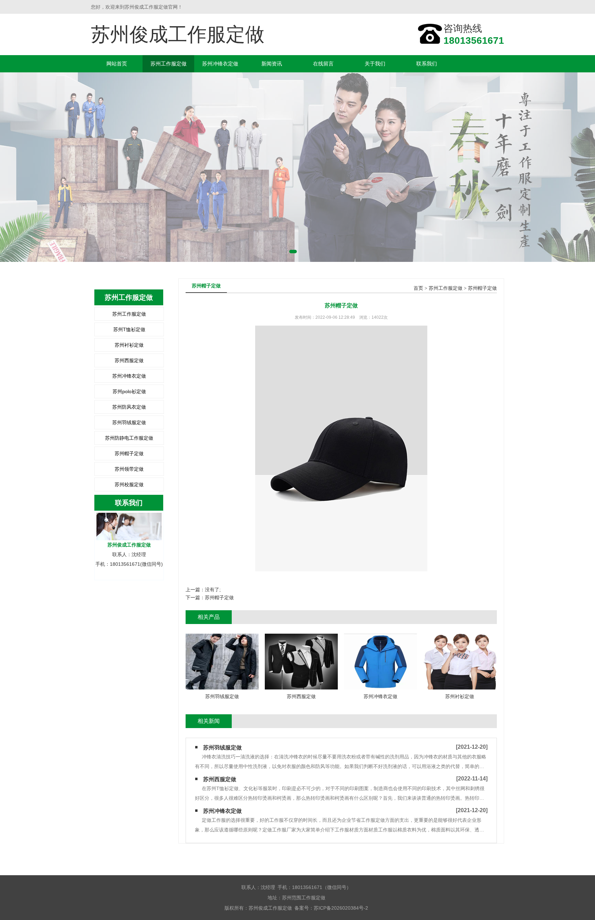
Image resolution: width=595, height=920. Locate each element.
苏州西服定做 (129, 360)
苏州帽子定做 (129, 453)
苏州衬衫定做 (129, 345)
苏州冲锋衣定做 (220, 64)
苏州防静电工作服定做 (129, 438)
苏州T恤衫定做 (129, 329)
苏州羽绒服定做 (129, 422)
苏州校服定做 (129, 484)
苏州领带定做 (129, 469)
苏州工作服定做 (168, 64)
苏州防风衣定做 (129, 407)
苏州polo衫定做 (129, 391)
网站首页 (116, 64)
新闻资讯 (271, 64)
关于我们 (375, 64)
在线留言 (323, 64)
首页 (418, 288)
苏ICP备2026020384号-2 (341, 908)
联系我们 (426, 64)
